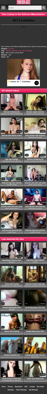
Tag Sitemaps (33, 390)
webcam (29, 51)
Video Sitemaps (21, 390)
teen (24, 51)
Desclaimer (18, 386)
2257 (26, 386)
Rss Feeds (40, 386)
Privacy (10, 386)
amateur (8, 51)
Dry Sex (11, 48)
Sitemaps (11, 390)
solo (20, 51)
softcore (15, 51)
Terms (4, 386)
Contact (32, 386)
